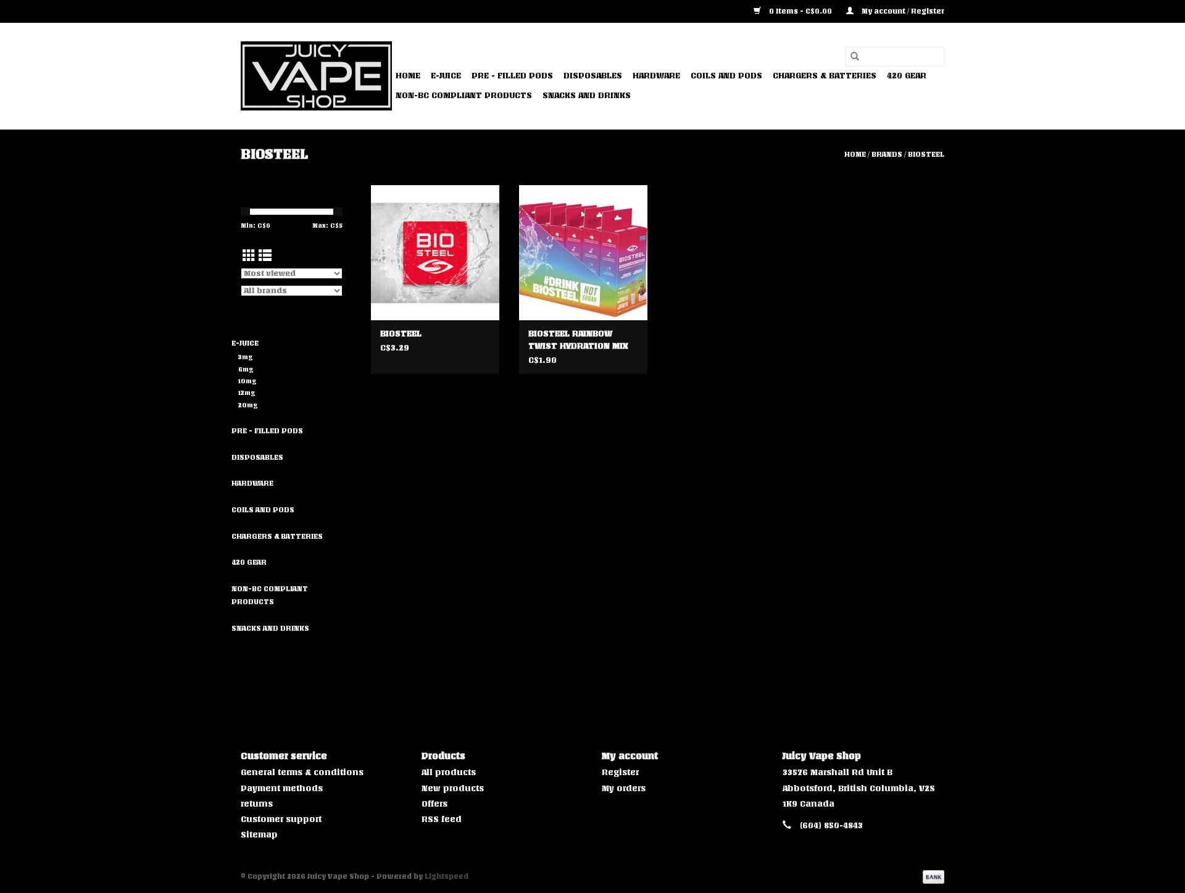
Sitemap (259, 834)
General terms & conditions (302, 772)
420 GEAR (906, 75)
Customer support (281, 819)
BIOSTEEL (926, 154)
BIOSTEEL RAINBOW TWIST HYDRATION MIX (578, 340)
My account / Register (902, 11)
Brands (886, 154)
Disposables (592, 75)
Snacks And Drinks (587, 95)
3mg (245, 357)
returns (257, 803)
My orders (624, 788)
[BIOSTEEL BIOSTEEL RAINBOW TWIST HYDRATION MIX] (583, 252)
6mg (246, 369)
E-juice (446, 75)
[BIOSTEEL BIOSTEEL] (435, 252)
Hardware (656, 75)
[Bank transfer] (931, 877)
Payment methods (282, 788)
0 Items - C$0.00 (800, 11)
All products (449, 772)
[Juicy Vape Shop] (316, 75)
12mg (247, 392)
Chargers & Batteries (824, 75)
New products (453, 788)
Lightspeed (446, 876)
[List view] (265, 256)
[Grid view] (249, 256)
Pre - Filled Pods (512, 75)
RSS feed (442, 819)
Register (620, 772)
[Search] (855, 57)
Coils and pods (726, 75)
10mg (247, 381)
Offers (434, 803)
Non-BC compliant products (464, 95)
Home (408, 75)
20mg (248, 405)
